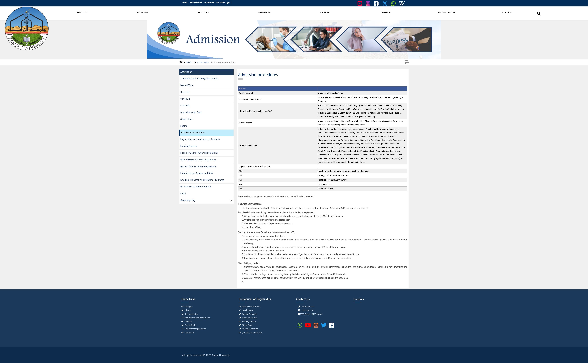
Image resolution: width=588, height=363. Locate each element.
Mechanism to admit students (195, 186)
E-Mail (185, 3)
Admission (143, 12)
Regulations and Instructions (197, 318)
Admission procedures (192, 132)
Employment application (195, 329)
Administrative (446, 12)
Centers (385, 12)
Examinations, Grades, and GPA (196, 173)
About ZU (82, 12)
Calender (185, 92)
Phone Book (189, 325)
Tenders (188, 321)
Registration (196, 3)
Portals (507, 12)
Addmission (203, 62)
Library (324, 12)
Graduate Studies (249, 318)
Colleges (188, 306)
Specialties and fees (191, 112)
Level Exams (247, 310)
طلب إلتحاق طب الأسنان (252, 332)
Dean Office (186, 85)
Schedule (185, 99)
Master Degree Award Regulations (198, 159)
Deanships (264, 12)
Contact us (189, 332)
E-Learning (209, 3)
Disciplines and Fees (251, 306)
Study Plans (186, 119)
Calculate (185, 105)
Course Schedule (249, 314)
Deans (190, 62)
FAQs (183, 193)
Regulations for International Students (200, 139)
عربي (228, 2)
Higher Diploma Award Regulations (198, 166)
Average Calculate (250, 329)
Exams (183, 126)
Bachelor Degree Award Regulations (199, 153)
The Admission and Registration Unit (199, 78)
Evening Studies (188, 146)
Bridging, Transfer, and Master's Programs (202, 180)
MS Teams (220, 3)
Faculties (203, 12)
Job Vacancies (191, 314)
